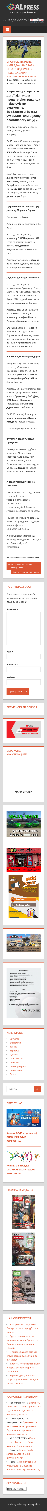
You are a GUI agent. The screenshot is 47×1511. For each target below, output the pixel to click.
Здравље (14, 1050)
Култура (14, 1054)
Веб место (12, 677)
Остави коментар (28, 83)
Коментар (13, 609)
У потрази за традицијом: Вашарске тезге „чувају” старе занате (23, 1328)
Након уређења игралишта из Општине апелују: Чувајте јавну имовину (23, 1465)
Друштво (14, 1038)
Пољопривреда (18, 1066)
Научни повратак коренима (25, 572)
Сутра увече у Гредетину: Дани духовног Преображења (21, 1441)
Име (10, 651)
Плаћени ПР (16, 1058)
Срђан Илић (30, 80)
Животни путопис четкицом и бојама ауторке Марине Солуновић (23, 1367)
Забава (13, 1046)
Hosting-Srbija (33, 1504)
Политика (15, 1062)
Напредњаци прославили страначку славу (20, 566)
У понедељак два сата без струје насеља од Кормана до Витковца (22, 1355)
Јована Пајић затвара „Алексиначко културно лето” (20, 1453)
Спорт (11, 83)
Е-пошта (12, 664)
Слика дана (16, 1070)
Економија (15, 1042)
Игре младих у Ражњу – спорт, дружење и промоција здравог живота (22, 1379)
